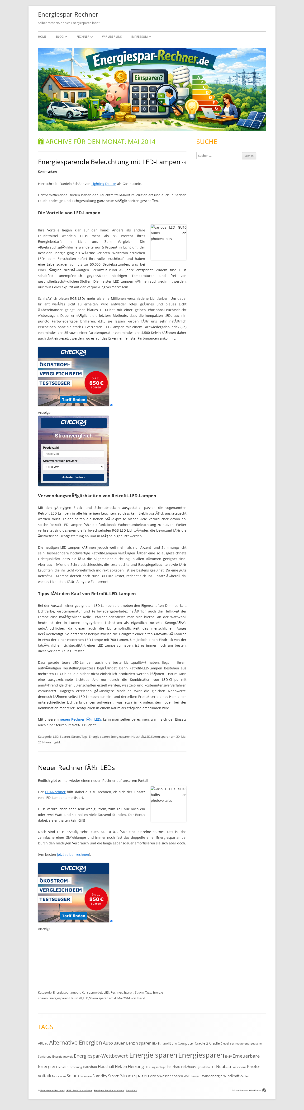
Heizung (136, 1066)
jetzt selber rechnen (73, 854)
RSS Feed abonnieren (79, 1090)
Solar (71, 1075)
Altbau (43, 1043)
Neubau (223, 1066)
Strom (75, 736)
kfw (207, 1067)
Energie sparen (99, 736)
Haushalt (137, 736)
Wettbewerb (192, 1076)
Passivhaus (239, 1067)
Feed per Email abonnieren (109, 1090)
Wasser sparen (171, 1076)
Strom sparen (160, 736)
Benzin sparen (139, 1043)
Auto (108, 1043)
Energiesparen (120, 736)
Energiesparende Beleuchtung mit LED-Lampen (109, 161)
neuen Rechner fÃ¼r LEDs (81, 719)
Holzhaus (188, 1066)
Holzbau (173, 1066)
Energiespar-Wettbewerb (101, 1056)
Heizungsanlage (155, 1067)
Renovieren (59, 1076)
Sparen (65, 736)
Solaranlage (84, 1076)
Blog (60, 37)
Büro (173, 1043)
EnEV (228, 1057)
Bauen (119, 1043)
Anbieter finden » (73, 477)
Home (42, 37)
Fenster (63, 1067)
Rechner (82, 37)
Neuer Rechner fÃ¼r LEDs (76, 767)
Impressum (139, 37)
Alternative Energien (75, 1042)
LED (55, 736)
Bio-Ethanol (160, 1043)
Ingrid (56, 742)
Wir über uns (112, 37)
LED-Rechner (55, 792)
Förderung (75, 1067)
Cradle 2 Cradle (207, 1043)
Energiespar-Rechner (68, 14)
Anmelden (131, 1090)
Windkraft (231, 1075)
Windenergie (212, 1076)
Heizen (121, 1066)
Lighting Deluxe (103, 183)
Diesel (224, 1043)
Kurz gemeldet (92, 992)
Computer (186, 1043)
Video (154, 1076)
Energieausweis (62, 1057)
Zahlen (245, 1076)
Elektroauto (236, 1043)
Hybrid (200, 1067)
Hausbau (90, 1066)
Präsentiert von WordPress (246, 1090)
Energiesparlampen (66, 992)
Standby (99, 1075)
